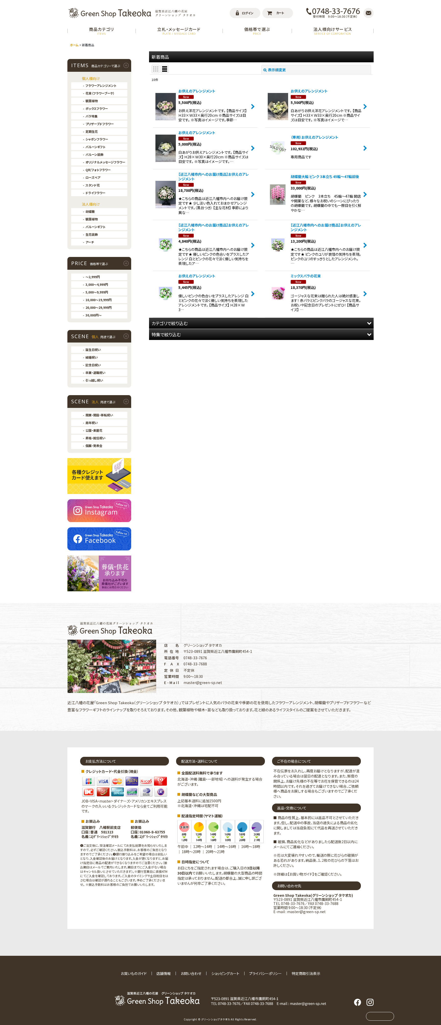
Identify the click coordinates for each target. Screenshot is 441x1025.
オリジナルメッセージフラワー (105, 162)
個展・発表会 (93, 445)
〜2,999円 (92, 277)
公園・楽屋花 (93, 430)
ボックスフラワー (96, 108)
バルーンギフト (95, 147)
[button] (261, 323)
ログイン (247, 13)
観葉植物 (91, 101)
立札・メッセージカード (179, 31)
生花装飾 (91, 234)
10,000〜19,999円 (98, 300)
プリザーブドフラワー (99, 124)
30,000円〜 (93, 315)
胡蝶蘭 (90, 211)
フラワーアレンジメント (100, 85)
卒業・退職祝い (95, 372)
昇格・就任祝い (95, 438)
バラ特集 (91, 116)
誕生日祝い (93, 349)
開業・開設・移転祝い (99, 415)
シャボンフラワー (96, 139)
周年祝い (91, 422)
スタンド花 (92, 185)
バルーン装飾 (94, 154)
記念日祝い (93, 365)
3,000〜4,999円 (96, 284)
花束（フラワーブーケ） (100, 93)
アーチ (89, 242)
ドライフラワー (95, 193)
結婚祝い (91, 357)
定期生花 (91, 131)
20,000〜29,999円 (98, 307)
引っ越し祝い (94, 380)
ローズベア (92, 177)
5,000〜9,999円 (96, 292)
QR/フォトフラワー (98, 170)
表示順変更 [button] (277, 69)
